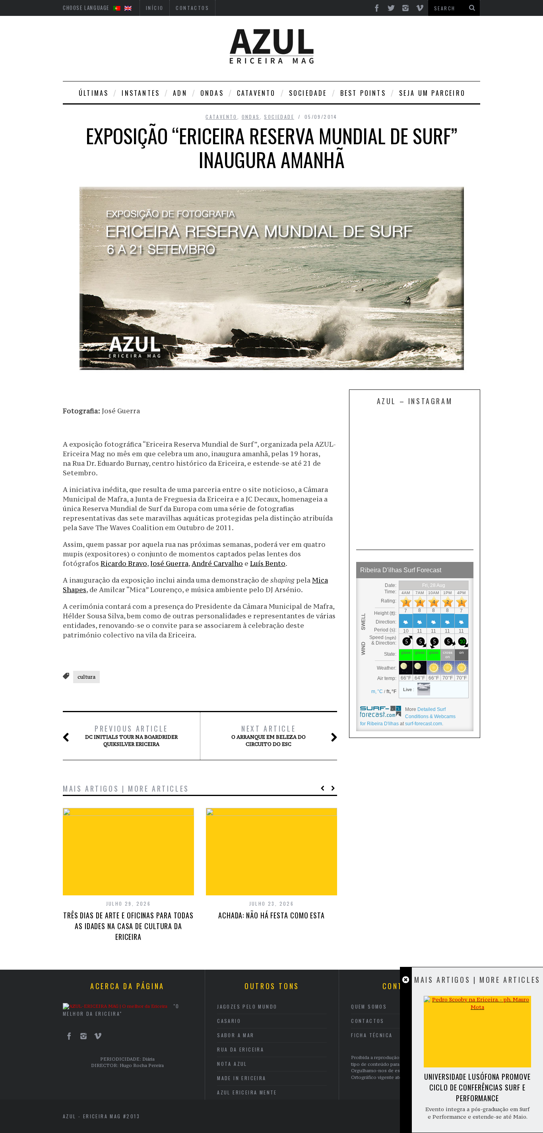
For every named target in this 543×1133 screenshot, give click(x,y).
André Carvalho (217, 563)
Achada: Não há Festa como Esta (271, 915)
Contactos (367, 1020)
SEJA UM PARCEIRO (432, 93)
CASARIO (229, 1020)
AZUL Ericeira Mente (247, 1092)
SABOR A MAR (235, 1035)
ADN (180, 93)
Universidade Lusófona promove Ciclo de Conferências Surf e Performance (477, 1087)
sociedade (308, 93)
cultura (86, 676)
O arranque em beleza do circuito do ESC (268, 735)
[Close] (405, 980)
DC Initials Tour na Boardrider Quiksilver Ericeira (131, 735)
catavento (256, 93)
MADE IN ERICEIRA (241, 1078)
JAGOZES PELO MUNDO (247, 1006)
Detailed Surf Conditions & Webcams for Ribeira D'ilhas (408, 716)
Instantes (141, 93)
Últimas (94, 93)
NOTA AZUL (232, 1063)
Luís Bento (267, 563)
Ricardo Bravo (124, 563)
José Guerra (169, 563)
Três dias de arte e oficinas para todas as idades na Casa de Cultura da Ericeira (128, 926)
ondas (212, 93)
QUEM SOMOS (369, 1006)
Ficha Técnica (371, 1035)
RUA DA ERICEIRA (240, 1049)
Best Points (363, 93)
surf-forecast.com (423, 723)
